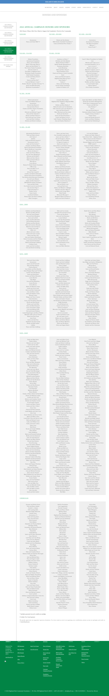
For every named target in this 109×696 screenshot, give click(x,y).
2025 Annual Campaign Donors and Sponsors (8, 26)
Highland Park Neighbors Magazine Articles (85, 654)
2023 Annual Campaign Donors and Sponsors (8, 42)
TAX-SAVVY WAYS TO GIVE (54, 2)
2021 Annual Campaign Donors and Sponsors (8, 58)
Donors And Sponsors (46, 658)
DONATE (101, 7)
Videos (83, 662)
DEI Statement (21, 646)
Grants (61, 7)
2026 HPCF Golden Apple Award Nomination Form (60, 648)
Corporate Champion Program (47, 670)
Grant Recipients (34, 649)
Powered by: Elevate (92, 691)
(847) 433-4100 (58, 691)
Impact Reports (21, 656)
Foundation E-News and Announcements (86, 648)
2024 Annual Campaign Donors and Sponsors (8, 34)
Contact (95, 7)
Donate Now (46, 649)
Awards (67, 7)
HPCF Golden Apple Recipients (60, 653)
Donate (45, 641)
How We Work (21, 649)
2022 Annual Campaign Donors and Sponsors (8, 50)
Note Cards (45, 666)
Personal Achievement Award (59, 665)
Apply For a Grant (34, 646)
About (55, 7)
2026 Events (72, 646)
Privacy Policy (21, 662)
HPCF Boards (21, 652)
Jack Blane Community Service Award (59, 659)
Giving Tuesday (46, 662)
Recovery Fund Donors (8, 65)
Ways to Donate (47, 646)
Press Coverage (84, 659)
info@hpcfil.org (25, 621)
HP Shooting (48, 7)
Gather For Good (72, 649)
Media (79, 7)
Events (74, 7)
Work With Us (87, 7)
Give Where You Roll (72, 653)
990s (19, 659)
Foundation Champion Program (47, 675)
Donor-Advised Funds (46, 653)
